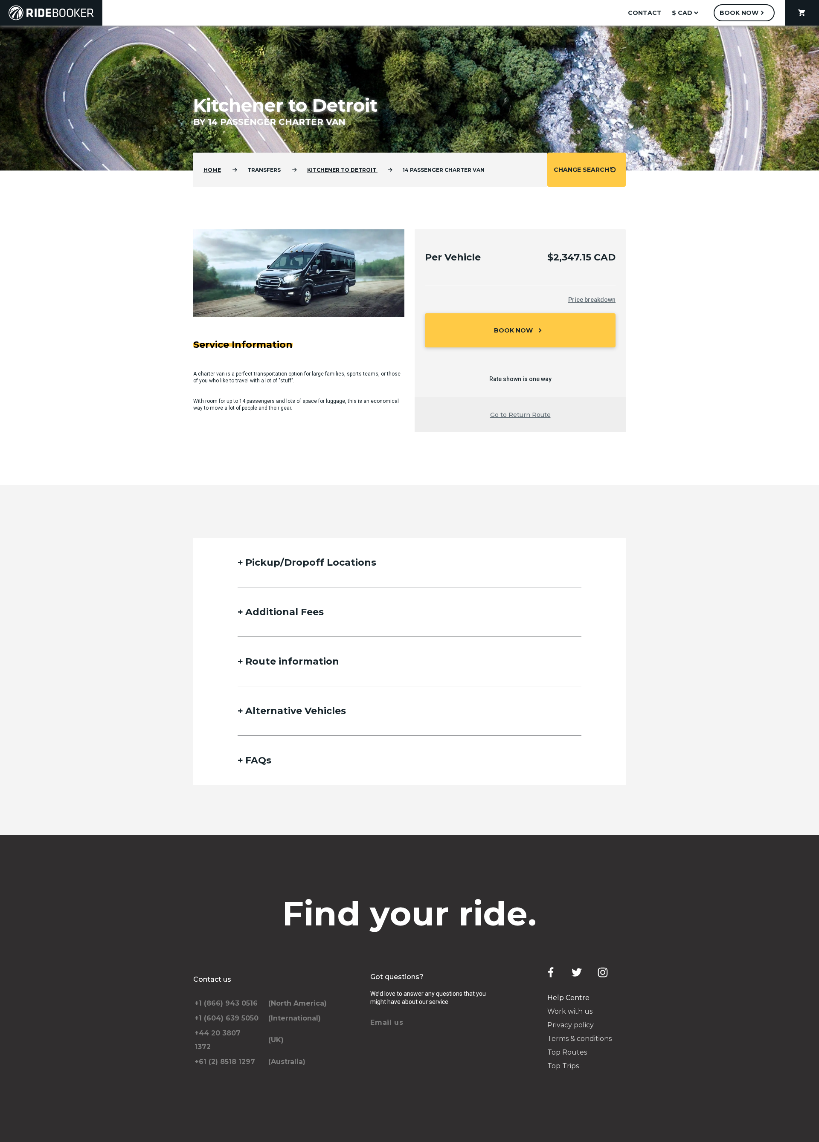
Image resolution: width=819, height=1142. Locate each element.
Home (212, 170)
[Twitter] (576, 972)
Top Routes (567, 1052)
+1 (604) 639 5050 (226, 1018)
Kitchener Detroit (342, 170)
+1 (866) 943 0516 (226, 1003)
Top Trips (563, 1066)
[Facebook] (550, 972)
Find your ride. (409, 913)
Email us (387, 1022)
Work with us (569, 1011)
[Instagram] (602, 972)
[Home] (51, 13)
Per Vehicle (453, 257)
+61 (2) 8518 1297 (225, 1062)
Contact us (212, 979)
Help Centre (568, 998)
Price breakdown (592, 299)
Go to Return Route (520, 415)
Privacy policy (570, 1025)
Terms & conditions (579, 1039)
